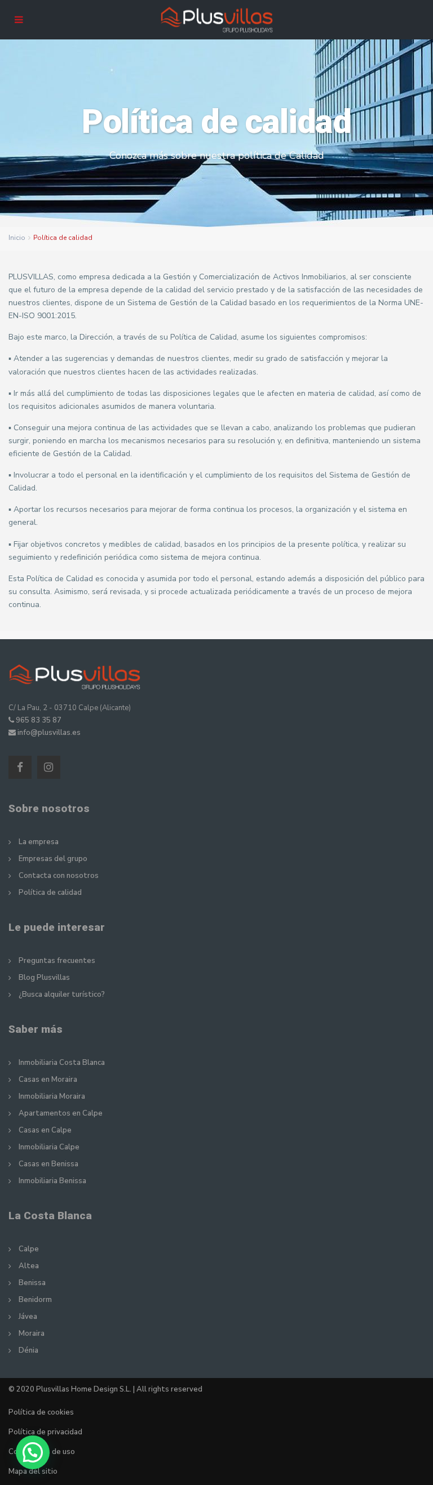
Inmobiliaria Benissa (52, 1181)
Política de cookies (41, 1412)
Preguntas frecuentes (57, 961)
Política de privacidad (45, 1432)
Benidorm (35, 1300)
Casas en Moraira (48, 1079)
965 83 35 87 (38, 720)
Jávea (28, 1317)
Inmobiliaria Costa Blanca (62, 1063)
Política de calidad (50, 893)
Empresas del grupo (53, 859)
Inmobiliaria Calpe (49, 1147)
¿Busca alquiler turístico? (62, 994)
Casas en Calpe (45, 1130)
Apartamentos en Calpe (61, 1113)
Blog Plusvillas (44, 978)
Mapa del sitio (33, 1471)
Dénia (28, 1350)
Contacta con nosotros (59, 876)
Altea (29, 1266)
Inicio (16, 237)
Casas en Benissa (48, 1164)
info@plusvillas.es (49, 733)
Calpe (29, 1249)
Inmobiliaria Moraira (52, 1096)
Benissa (32, 1283)
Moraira (32, 1333)
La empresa (39, 842)
